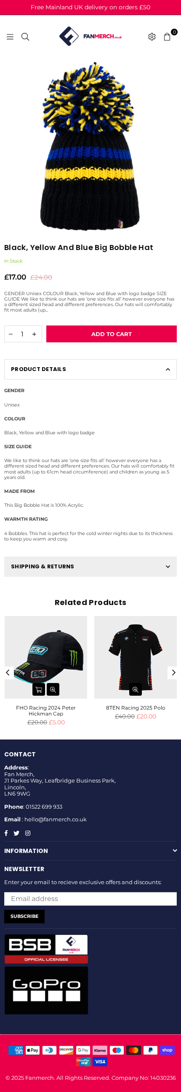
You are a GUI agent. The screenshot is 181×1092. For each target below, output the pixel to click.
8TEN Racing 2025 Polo (135, 708)
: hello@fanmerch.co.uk (54, 819)
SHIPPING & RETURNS (43, 566)
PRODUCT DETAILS (38, 369)
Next (174, 673)
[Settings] (152, 36)
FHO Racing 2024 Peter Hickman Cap (46, 711)
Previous (7, 673)
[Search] (25, 36)
